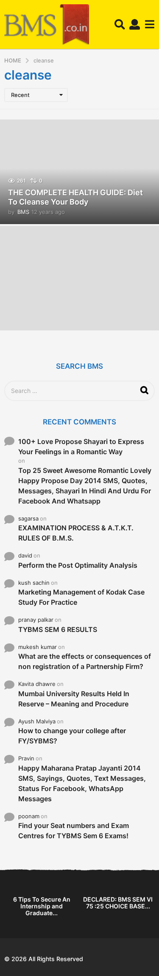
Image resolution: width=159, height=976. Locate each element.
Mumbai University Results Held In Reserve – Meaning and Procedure (73, 698)
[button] (119, 24)
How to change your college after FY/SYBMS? (72, 735)
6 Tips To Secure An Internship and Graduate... (41, 906)
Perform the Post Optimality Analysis (77, 565)
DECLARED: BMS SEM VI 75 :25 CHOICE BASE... (118, 903)
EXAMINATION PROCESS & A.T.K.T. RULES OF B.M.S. (76, 533)
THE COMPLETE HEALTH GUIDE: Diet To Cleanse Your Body (75, 197)
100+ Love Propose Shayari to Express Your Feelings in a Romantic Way (81, 446)
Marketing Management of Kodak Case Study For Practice (81, 597)
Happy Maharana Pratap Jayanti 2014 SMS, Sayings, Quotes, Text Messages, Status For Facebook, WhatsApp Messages (82, 783)
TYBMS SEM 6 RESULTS (57, 629)
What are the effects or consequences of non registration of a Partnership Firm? (84, 661)
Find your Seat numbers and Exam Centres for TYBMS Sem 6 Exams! (73, 830)
